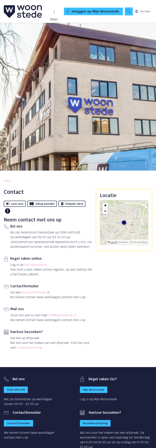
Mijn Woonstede (35, 265)
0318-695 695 (16, 389)
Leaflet (113, 242)
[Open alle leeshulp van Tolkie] (7, 211)
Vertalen (145, 11)
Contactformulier (18, 423)
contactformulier (34, 292)
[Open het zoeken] (129, 11)
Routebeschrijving (95, 423)
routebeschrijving (29, 348)
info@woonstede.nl (62, 315)
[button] (105, 205)
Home (7, 180)
